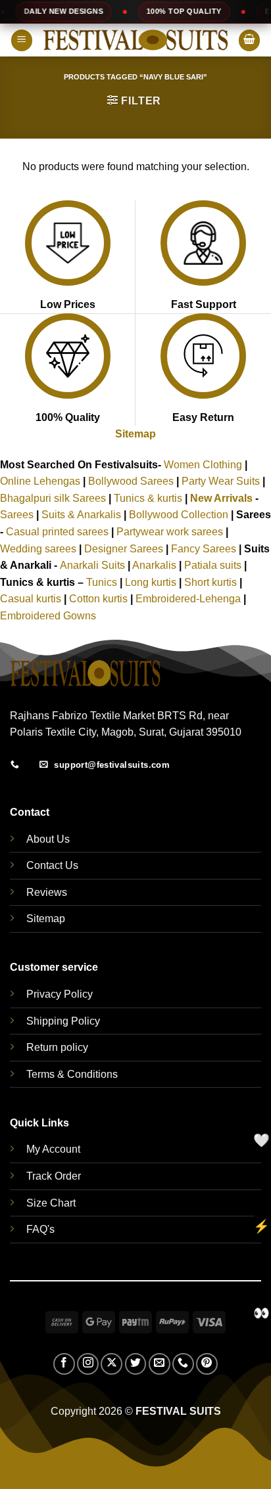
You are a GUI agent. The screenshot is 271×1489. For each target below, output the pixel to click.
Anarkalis (155, 565)
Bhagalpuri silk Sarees (53, 498)
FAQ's (40, 1229)
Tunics (103, 582)
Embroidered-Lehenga (188, 598)
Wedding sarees (38, 548)
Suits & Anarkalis (81, 514)
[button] (21, 40)
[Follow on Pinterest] (207, 1364)
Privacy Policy (59, 994)
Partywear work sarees (169, 531)
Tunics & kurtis (148, 498)
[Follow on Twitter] (136, 1364)
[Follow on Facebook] (64, 1364)
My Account (53, 1149)
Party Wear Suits (221, 481)
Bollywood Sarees (131, 481)
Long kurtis (152, 582)
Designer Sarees (123, 548)
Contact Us (52, 865)
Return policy (57, 1047)
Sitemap (135, 433)
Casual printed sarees (57, 531)
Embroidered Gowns (48, 615)
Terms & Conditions (72, 1074)
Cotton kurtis (99, 598)
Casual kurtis (32, 598)
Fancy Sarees (203, 548)
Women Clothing (203, 464)
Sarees (17, 514)
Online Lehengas (40, 481)
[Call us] (183, 1364)
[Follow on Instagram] (88, 1364)
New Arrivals (221, 498)
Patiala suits (214, 565)
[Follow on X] (111, 1364)
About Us (48, 839)
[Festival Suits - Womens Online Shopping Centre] (135, 40)
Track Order (53, 1176)
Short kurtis (211, 582)
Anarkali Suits (94, 565)
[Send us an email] (159, 1364)
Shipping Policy (63, 1021)
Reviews (46, 892)
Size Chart (51, 1203)
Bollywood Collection (178, 514)
